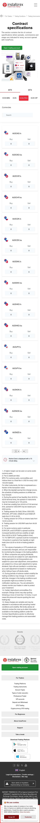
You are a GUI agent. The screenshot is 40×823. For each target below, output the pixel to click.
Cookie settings (27, 774)
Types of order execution (20, 693)
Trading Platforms (20, 684)
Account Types (20, 690)
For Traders (8, 16)
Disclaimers (16, 777)
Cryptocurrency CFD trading (20, 708)
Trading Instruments (20, 687)
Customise (28, 817)
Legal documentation (13, 774)
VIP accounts (20, 699)
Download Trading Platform (20, 740)
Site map (25, 777)
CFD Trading (20, 705)
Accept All (11, 817)
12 (24, 451)
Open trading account (20, 667)
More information (25, 812)
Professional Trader (20, 696)
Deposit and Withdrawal (20, 702)
